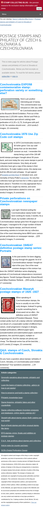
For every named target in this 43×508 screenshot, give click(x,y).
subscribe (6, 76)
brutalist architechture (10, 175)
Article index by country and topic (14, 446)
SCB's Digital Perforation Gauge (14, 450)
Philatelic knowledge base (12, 398)
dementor (25, 178)
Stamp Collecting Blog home (22, 19)
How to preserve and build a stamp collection (19, 393)
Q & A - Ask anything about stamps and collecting (21, 441)
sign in (15, 76)
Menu (4, 14)
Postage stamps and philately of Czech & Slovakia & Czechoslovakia (20, 22)
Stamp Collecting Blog (15, 3)
